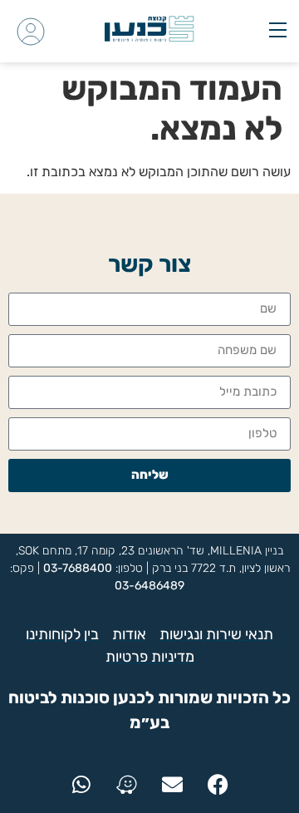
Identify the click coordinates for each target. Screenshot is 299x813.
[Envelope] (173, 784)
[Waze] (127, 784)
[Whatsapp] (81, 784)
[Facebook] (218, 784)
